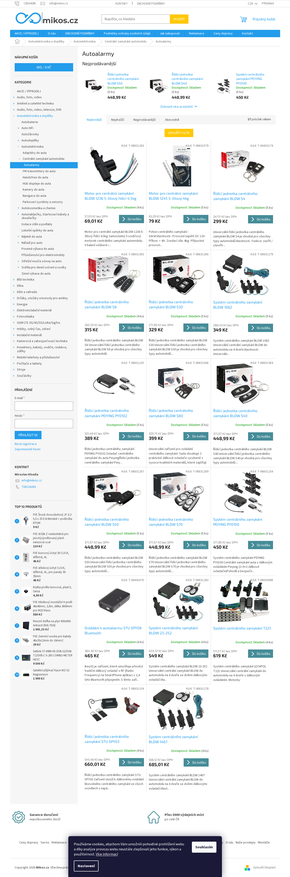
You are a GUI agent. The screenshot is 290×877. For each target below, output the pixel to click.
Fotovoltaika (25, 316)
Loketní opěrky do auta (37, 230)
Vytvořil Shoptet (264, 867)
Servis (45, 842)
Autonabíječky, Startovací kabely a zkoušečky (45, 216)
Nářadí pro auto (32, 243)
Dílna (20, 286)
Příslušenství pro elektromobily (43, 255)
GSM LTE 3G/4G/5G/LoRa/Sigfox (38, 322)
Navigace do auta (34, 196)
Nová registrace (26, 444)
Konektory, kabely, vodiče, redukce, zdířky (42, 349)
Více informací (107, 854)
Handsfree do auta (35, 177)
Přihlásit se (28, 435)
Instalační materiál (29, 335)
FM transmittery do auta (39, 171)
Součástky (24, 376)
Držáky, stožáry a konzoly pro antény (42, 298)
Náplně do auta (32, 236)
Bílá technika (25, 279)
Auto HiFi (27, 128)
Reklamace (59, 842)
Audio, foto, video (29, 97)
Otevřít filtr (179, 133)
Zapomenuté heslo (28, 449)
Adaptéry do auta (35, 153)
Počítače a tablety (29, 363)
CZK (251, 4)
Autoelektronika (33, 146)
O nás (229, 842)
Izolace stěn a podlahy (37, 224)
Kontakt (122, 4)
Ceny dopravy (28, 842)
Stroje (21, 369)
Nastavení (86, 866)
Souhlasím (204, 847)
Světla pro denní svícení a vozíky (44, 267)
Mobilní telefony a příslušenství (38, 357)
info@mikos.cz (32, 480)
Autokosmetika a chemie (38, 208)
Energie (22, 304)
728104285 (29, 487)
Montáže (264, 842)
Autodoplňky (30, 140)
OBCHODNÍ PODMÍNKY (151, 4)
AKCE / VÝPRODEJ (29, 91)
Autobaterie (30, 122)
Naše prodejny (246, 842)
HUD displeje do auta (37, 183)
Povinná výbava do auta (38, 249)
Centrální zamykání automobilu (43, 159)
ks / (43, 67)
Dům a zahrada (27, 292)
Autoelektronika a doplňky (35, 116)
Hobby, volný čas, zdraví (33, 329)
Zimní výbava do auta (36, 273)
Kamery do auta (33, 189)
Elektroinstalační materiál (34, 310)
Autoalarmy (31, 165)
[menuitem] (26, 33)
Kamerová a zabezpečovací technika (42, 341)
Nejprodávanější (144, 120)
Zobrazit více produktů (176, 106)
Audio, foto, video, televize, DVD (39, 109)
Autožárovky (30, 134)
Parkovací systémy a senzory (43, 202)
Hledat (179, 19)
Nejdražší (117, 120)
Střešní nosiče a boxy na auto (42, 261)
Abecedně (172, 120)
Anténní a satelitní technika (35, 103)
